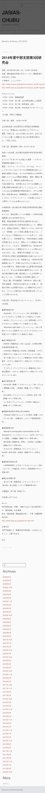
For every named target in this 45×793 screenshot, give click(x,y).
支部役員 (19, 32)
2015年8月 (7, 712)
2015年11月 (7, 709)
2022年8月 (7, 632)
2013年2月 (7, 737)
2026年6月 (7, 580)
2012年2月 (7, 747)
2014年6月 (7, 723)
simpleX (20, 790)
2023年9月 (7, 618)
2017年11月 (7, 688)
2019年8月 (7, 660)
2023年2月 (7, 625)
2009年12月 (7, 772)
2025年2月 (7, 598)
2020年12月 (7, 650)
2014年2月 (7, 726)
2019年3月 (7, 667)
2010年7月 (7, 765)
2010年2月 (7, 768)
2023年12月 (7, 615)
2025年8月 (7, 591)
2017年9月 (7, 692)
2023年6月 (7, 622)
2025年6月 (7, 594)
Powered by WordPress (9, 790)
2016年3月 (7, 705)
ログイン (6, 783)
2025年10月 (7, 587)
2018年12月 (7, 671)
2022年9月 (7, 629)
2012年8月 (7, 744)
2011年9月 (7, 754)
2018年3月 (7, 681)
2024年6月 (7, 608)
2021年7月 (7, 643)
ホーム (5, 32)
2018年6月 (7, 678)
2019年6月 (7, 664)
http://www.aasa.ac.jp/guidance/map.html (18, 520)
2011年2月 (7, 758)
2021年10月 (7, 639)
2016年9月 (7, 702)
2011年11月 (7, 751)
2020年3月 (7, 653)
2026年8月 (7, 577)
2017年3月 (7, 695)
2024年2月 (7, 611)
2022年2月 (7, 636)
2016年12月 (7, 699)
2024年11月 (7, 601)
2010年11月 (7, 761)
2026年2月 (7, 584)
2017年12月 (7, 685)
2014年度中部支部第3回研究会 (22, 60)
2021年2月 (7, 646)
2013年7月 (7, 733)
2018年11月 (7, 674)
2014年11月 (7, 719)
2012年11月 (7, 740)
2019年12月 (7, 657)
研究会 (11, 32)
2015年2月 (7, 716)
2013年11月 (7, 730)
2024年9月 (7, 605)
